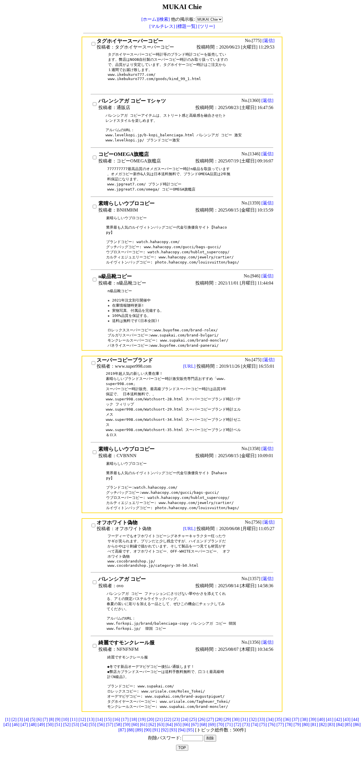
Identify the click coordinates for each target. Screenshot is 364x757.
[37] (295, 719)
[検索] (164, 19)
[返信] (268, 40)
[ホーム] (149, 19)
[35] (278, 719)
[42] (338, 719)
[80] (305, 724)
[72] (237, 724)
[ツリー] (206, 26)
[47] (24, 724)
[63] (160, 724)
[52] (67, 724)
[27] (210, 719)
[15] (107, 719)
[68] (203, 724)
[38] (304, 719)
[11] (73, 719)
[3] (20, 719)
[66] (186, 724)
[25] (193, 719)
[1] (7, 719)
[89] (139, 729)
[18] (133, 719)
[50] (49, 724)
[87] (122, 729)
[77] (280, 724)
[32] (253, 719)
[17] (125, 719)
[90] (147, 729)
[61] (143, 724)
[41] (329, 719)
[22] (167, 719)
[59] (126, 724)
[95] (190, 729)
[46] (15, 724)
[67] (194, 724)
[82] (322, 724)
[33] (261, 719)
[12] (82, 719)
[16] (116, 719)
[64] (169, 724)
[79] (297, 724)
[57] (109, 724)
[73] (246, 724)
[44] (355, 719)
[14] (99, 719)
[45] (7, 724)
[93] (173, 729)
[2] (13, 719)
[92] (164, 729)
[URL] (190, 366)
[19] (142, 719)
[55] (92, 724)
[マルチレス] (162, 26)
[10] (65, 719)
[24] (184, 719)
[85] (348, 724)
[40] (321, 719)
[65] (177, 724)
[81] (314, 724)
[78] (288, 724)
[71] (229, 724)
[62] (152, 724)
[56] (101, 724)
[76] (271, 724)
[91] (156, 729)
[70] (220, 724)
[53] (75, 724)
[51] (58, 724)
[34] (270, 719)
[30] (235, 719)
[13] (90, 719)
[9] (57, 719)
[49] (41, 724)
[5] (32, 719)
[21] (159, 719)
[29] (227, 719)
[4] (26, 719)
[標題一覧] (187, 26)
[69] (212, 724)
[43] (346, 719)
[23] (176, 719)
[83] (331, 724)
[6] (39, 719)
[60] (135, 724)
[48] (32, 724)
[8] (51, 719)
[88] (130, 729)
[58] (118, 724)
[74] (254, 724)
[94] (181, 729)
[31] (244, 719)
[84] (340, 724)
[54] (84, 724)
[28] (218, 719)
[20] (150, 719)
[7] (45, 719)
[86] (357, 724)
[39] (312, 719)
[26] (201, 719)
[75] (263, 724)
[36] (287, 719)
